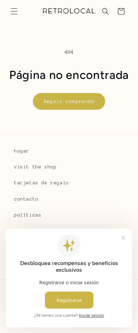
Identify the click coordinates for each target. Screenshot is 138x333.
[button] (14, 11)
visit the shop (35, 167)
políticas (27, 215)
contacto (26, 199)
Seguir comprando (69, 101)
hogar (21, 151)
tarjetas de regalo (41, 182)
